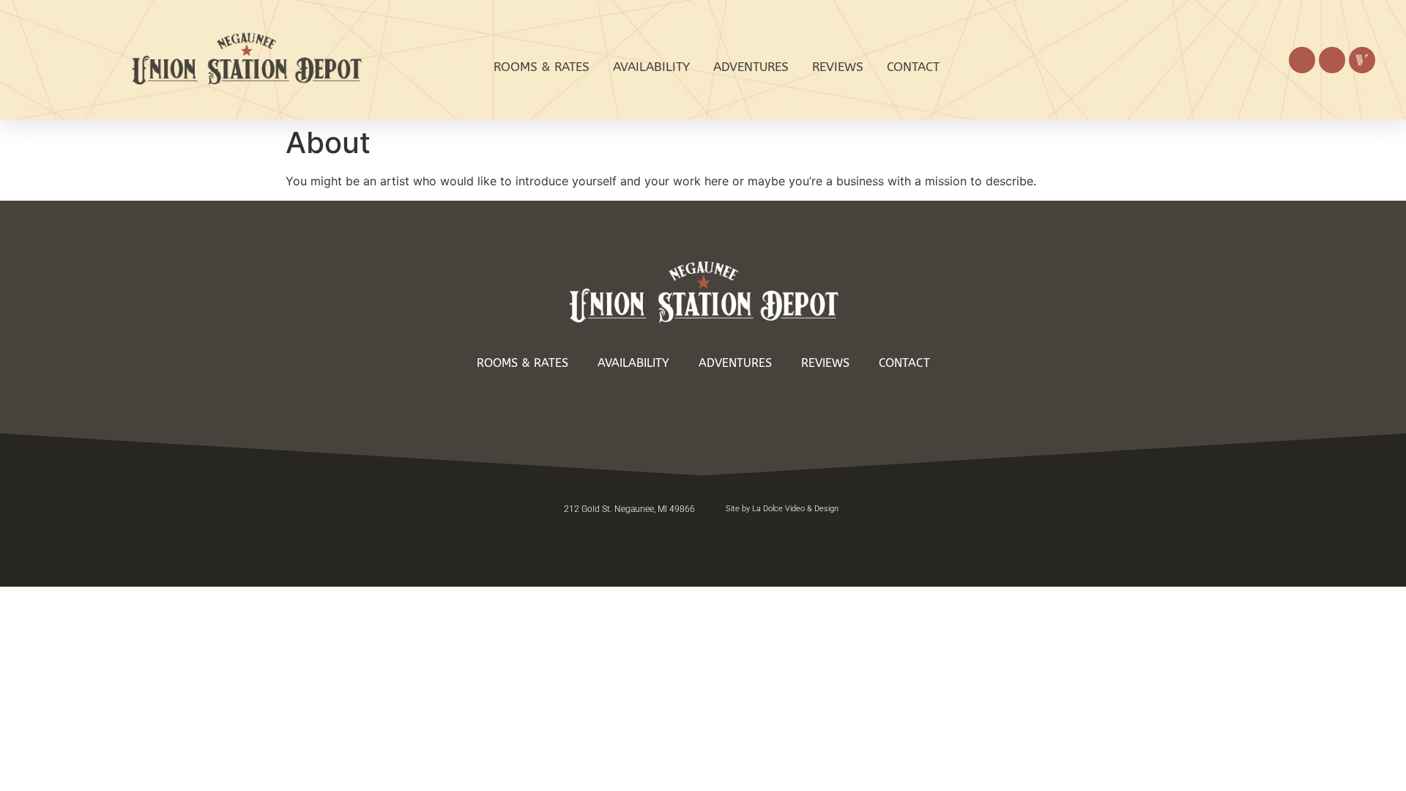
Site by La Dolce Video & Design (782, 508)
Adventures (751, 66)
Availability (651, 66)
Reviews (837, 66)
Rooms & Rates (541, 66)
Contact (913, 66)
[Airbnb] (1332, 60)
